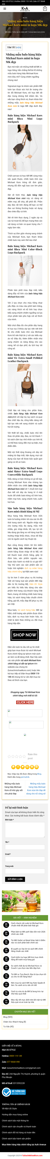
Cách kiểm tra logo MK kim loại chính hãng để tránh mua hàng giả (27, 958)
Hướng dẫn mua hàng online (15, 1114)
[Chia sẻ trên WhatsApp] (13, 767)
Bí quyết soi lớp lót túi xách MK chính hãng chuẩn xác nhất (27, 950)
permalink (25, 777)
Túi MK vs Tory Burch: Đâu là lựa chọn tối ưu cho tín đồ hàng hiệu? (28, 975)
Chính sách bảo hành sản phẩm (16, 1138)
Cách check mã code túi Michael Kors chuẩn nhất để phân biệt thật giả (27, 924)
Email (8, 854)
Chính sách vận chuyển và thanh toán (19, 1126)
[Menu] (5, 8)
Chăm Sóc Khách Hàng (13, 1022)
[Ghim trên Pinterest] (32, 767)
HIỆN (18, 47)
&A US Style (11, 1108)
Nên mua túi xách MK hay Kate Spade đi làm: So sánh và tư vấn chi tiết (28, 984)
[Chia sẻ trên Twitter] (23, 767)
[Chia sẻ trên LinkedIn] (36, 767)
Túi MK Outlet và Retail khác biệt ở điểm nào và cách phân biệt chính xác (28, 941)
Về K (4, 1108)
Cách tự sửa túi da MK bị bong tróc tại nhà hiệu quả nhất (27, 992)
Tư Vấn (6, 1026)
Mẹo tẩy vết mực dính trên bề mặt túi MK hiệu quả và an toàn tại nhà (28, 1001)
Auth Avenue (40, 1144)
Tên (7, 842)
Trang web (9, 866)
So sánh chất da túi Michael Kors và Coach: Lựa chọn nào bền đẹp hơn (26, 967)
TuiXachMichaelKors (36, 32)
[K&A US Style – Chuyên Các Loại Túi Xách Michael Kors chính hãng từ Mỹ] (25, 9)
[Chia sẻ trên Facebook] (18, 767)
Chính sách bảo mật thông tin (15, 1120)
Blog (25, 18)
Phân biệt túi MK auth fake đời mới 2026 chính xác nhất (28, 933)
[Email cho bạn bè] (27, 767)
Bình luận (9, 820)
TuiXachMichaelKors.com (32, 1155)
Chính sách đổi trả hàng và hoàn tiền (18, 1132)
